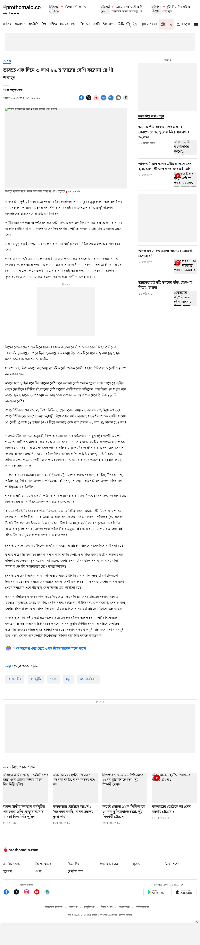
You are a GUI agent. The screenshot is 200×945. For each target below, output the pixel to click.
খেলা (74, 24)
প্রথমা (38, 871)
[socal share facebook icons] (82, 100)
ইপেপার (7, 871)
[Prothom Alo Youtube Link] (39, 892)
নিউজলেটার (142, 907)
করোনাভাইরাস (88, 679)
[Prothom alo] (23, 9)
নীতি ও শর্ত (106, 907)
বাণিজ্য (53, 24)
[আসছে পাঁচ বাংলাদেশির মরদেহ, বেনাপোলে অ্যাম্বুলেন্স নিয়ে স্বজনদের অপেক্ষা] (185, 147)
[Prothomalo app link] (156, 893)
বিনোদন (85, 24)
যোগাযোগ (124, 907)
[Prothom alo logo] (20, 851)
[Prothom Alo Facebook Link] (8, 892)
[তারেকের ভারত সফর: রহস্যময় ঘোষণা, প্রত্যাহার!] (185, 266)
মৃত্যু (68, 679)
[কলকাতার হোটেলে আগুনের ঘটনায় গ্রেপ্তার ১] (174, 788)
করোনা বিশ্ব (14, 679)
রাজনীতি (33, 24)
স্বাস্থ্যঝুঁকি (36, 679)
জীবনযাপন (109, 24)
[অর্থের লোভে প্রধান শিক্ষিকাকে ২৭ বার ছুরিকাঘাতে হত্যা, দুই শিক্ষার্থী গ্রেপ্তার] (124, 788)
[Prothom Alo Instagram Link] (28, 892)
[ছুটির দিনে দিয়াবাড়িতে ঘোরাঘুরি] (156, 9)
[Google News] (47, 892)
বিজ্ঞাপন (73, 907)
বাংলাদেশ (19, 24)
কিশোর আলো (43, 864)
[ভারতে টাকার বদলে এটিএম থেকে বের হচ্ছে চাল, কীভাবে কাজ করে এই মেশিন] (185, 179)
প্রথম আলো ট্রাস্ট (109, 864)
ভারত (7, 61)
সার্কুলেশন (89, 907)
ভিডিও (122, 24)
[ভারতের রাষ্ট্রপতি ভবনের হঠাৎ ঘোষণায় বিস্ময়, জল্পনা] (185, 298)
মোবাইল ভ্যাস (75, 871)
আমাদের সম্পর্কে (53, 907)
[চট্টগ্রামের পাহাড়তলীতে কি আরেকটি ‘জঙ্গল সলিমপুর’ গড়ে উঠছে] (105, 9)
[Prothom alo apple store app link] (184, 893)
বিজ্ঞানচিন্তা (74, 864)
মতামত (64, 24)
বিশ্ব (44, 24)
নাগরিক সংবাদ (11, 864)
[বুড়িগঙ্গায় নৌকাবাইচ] (54, 9)
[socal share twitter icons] (89, 100)
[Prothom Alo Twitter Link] (18, 892)
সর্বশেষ (7, 24)
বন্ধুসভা (136, 864)
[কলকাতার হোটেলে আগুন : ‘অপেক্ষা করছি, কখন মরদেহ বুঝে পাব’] (75, 788)
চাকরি (96, 24)
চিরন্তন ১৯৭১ (172, 864)
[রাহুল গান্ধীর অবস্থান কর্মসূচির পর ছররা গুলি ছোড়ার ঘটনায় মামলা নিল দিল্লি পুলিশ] (25, 788)
